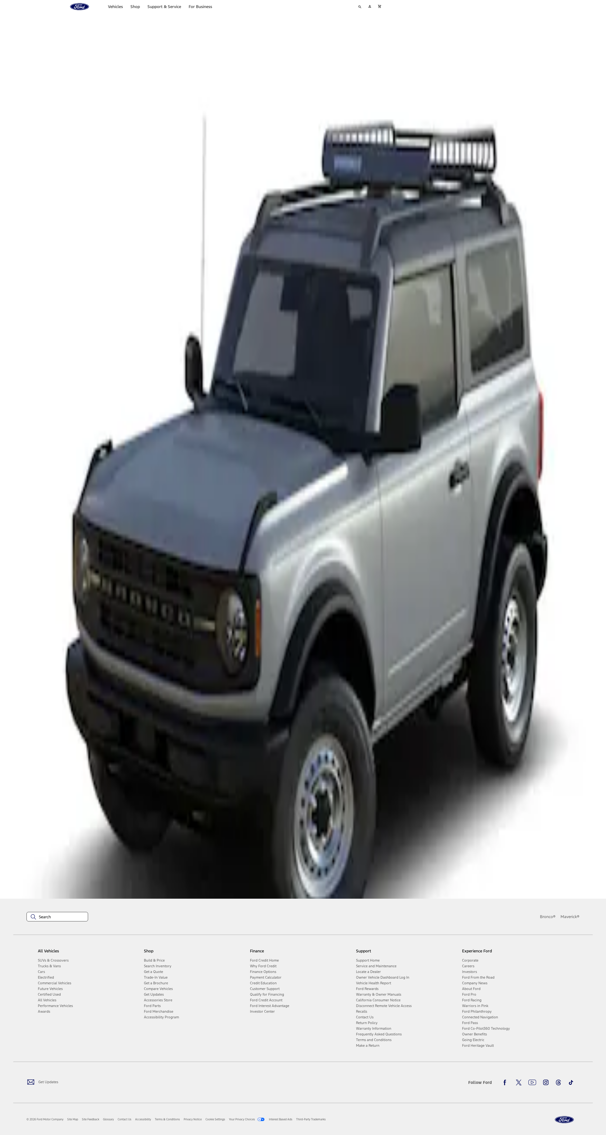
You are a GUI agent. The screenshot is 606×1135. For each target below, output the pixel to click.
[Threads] (558, 1082)
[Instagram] (546, 1082)
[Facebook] (506, 1082)
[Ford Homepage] (564, 1119)
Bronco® (548, 916)
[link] (72, 1119)
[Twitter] (518, 1082)
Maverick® (570, 916)
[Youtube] (532, 1082)
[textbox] (57, 917)
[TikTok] (571, 1082)
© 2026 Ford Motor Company (45, 1119)
